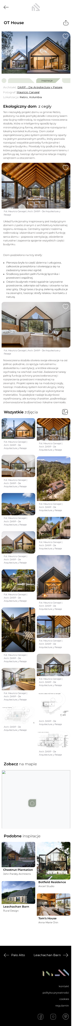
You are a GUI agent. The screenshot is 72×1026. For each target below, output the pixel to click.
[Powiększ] (36, 52)
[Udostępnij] (66, 23)
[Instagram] (53, 1016)
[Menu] (66, 7)
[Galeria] (65, 67)
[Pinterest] (66, 1016)
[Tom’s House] (53, 904)
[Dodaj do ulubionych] (65, 36)
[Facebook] (40, 1016)
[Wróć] (6, 7)
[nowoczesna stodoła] (36, 7)
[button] (36, 795)
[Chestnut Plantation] (18, 854)
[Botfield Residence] (53, 861)
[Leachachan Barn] (18, 892)
